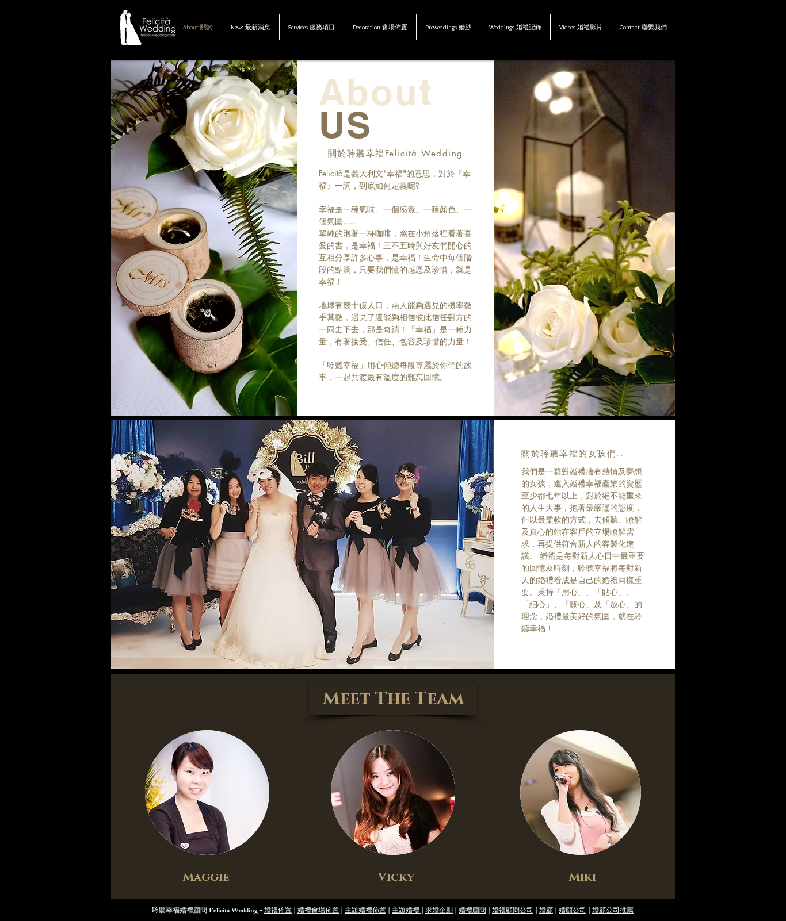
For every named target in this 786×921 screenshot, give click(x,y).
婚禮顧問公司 (512, 911)
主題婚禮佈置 (365, 911)
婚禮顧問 (472, 911)
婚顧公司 (572, 911)
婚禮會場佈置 (318, 911)
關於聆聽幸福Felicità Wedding (395, 153)
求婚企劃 (439, 911)
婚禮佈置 (278, 911)
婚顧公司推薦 (613, 911)
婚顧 (546, 911)
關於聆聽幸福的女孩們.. (572, 453)
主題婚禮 (406, 911)
